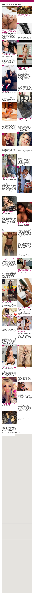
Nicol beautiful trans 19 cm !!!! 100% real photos (24, 68)
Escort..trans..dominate (7, 425)
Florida (13, 2)
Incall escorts (4, 2)
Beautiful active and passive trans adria (9, 55)
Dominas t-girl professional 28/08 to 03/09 (24, 119)
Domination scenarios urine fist (24, 392)
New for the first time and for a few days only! (8, 212)
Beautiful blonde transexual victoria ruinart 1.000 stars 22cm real (24, 270)
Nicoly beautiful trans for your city (9, 146)
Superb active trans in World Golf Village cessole (24, 147)
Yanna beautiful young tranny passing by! (24, 308)
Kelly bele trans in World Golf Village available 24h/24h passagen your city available (23, 223)
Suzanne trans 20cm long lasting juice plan (24, 332)
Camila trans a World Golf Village (9, 367)
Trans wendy (20, 193)
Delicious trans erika (6, 301)
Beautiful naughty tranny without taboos (9, 178)
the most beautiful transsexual (24, 367)
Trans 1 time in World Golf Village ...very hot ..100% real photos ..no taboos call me (9, 31)
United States (9, 2)
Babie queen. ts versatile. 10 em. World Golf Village (9, 404)
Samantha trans (5, 91)
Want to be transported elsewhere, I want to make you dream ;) (8, 258)
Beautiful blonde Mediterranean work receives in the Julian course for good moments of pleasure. (25, 15)
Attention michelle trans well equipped (8, 123)
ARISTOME (3, 1)
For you (19, 34)
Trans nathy (4, 326)
